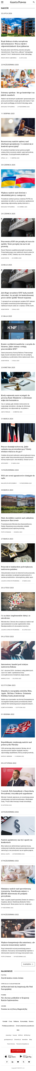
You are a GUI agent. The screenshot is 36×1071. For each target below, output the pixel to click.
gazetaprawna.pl (8, 1039)
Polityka (3, 975)
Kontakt (5, 1021)
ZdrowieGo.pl (17, 1039)
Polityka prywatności (8, 1026)
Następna (27, 964)
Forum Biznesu (11, 1044)
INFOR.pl (20, 1035)
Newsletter (25, 1039)
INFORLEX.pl (27, 1035)
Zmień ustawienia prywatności (25, 1026)
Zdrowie (3, 1006)
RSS (18, 1030)
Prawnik (3, 995)
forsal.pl (15, 1035)
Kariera (31, 1021)
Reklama (16, 1021)
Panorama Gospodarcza (22, 1044)
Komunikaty (23, 1021)
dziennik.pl (8, 1035)
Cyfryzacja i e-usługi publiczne (10, 983)
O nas (10, 1021)
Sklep (30, 1039)
